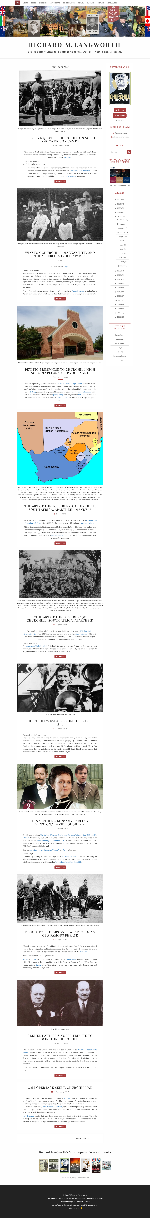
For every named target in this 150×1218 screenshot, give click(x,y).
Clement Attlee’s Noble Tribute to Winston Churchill (60, 1037)
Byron (38, 965)
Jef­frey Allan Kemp (84, 392)
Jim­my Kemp (58, 394)
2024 (119, 200)
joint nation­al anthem (59, 535)
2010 (119, 308)
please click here (81, 634)
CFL (79, 394)
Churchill (43, 3)
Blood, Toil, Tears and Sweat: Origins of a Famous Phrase (60, 933)
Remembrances (69, 3)
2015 (119, 287)
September (121, 228)
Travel (81, 3)
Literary (120, 347)
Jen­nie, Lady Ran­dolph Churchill (68, 862)
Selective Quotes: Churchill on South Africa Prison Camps (60, 139)
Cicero (25, 959)
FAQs (120, 343)
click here (68, 157)
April (121, 249)
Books (33, 3)
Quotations (120, 335)
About (25, 3)
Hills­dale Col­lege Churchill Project (50, 840)
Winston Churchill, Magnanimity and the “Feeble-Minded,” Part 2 (60, 254)
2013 (119, 296)
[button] (116, 116)
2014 (119, 292)
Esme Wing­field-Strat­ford (52, 1107)
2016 (119, 283)
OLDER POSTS (81, 1138)
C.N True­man (28, 1116)
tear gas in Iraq (70, 176)
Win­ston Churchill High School (70, 383)
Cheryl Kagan (62, 397)
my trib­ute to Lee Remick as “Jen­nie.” (44, 850)
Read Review (120, 111)
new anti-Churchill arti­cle (81, 171)
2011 (119, 304)
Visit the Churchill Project (120, 181)
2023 (119, 204)
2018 (119, 275)
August (121, 232)
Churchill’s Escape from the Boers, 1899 (60, 722)
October (121, 224)
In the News (119, 331)
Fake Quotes (119, 339)
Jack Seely (67, 1098)
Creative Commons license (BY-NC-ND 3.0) (86, 1198)
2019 (119, 271)
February (121, 257)
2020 (119, 267)
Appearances (112, 3)
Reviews (120, 356)
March (121, 253)
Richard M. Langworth (17, 3)
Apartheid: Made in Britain (37, 646)
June (121, 241)
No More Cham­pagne (70, 856)
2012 (119, 300)
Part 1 (65, 267)
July (121, 236)
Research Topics (119, 352)
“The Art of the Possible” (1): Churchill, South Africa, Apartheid (60, 618)
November (121, 220)
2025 (119, 195)
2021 (119, 212)
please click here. (87, 523)
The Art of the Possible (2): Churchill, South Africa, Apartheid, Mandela (60, 508)
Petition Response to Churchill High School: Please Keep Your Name (60, 371)
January (121, 262)
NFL (31, 394)
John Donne (72, 959)
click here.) (83, 952)
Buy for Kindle (120, 105)
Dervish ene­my (78, 291)
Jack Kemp (32, 392)
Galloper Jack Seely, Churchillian (60, 1087)
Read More (61, 181)
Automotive (55, 3)
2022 (119, 208)
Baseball (90, 3)
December (121, 215)
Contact (100, 3)
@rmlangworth (121, 129)
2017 (119, 279)
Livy (34, 959)
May (121, 245)
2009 (119, 313)
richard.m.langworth (120, 132)
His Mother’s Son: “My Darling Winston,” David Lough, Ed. (60, 822)
